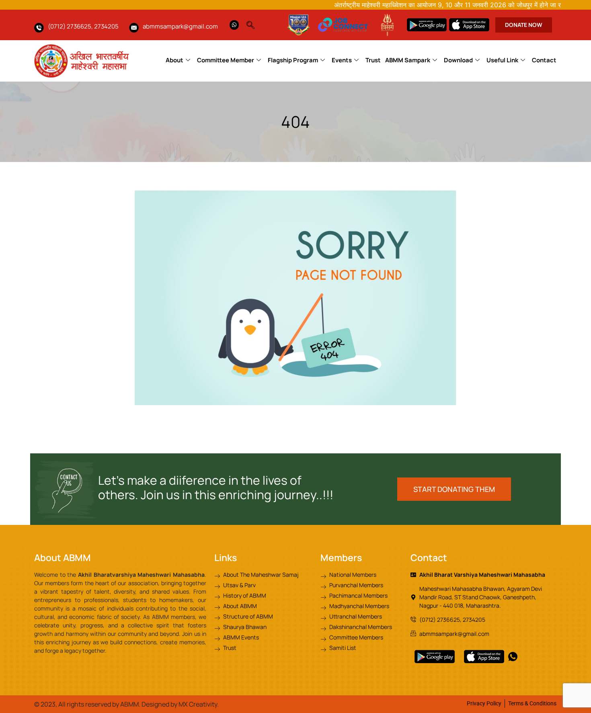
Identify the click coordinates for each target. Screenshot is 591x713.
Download (458, 60)
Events (342, 60)
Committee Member (225, 60)
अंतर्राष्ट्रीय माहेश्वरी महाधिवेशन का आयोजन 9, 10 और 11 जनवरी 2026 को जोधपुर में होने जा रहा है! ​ (433, 5)
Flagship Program (293, 60)
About (174, 60)
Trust (373, 60)
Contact (544, 60)
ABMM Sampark (407, 60)
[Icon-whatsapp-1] (512, 656)
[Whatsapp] (234, 24)
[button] (254, 22)
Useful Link (502, 60)
